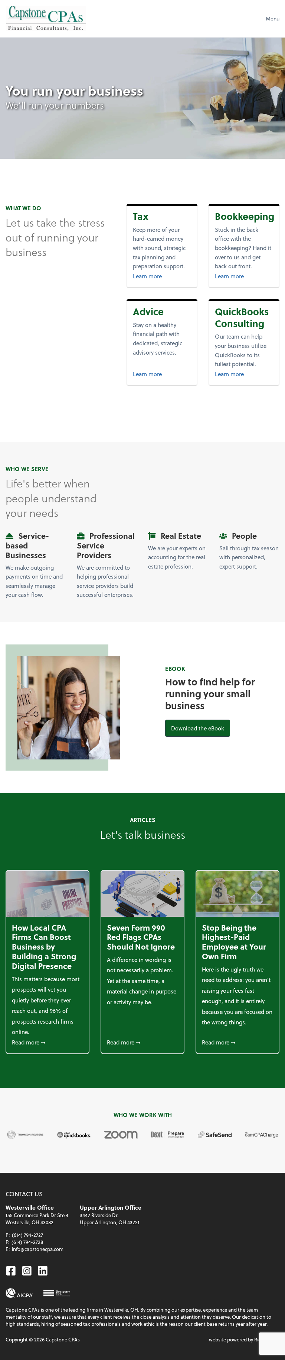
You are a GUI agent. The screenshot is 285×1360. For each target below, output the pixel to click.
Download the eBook (200, 728)
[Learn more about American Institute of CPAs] (19, 1293)
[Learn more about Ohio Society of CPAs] (57, 1293)
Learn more (160, 276)
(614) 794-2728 (27, 1241)
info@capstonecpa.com (37, 1248)
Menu (272, 18)
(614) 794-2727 (27, 1234)
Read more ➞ (47, 1042)
